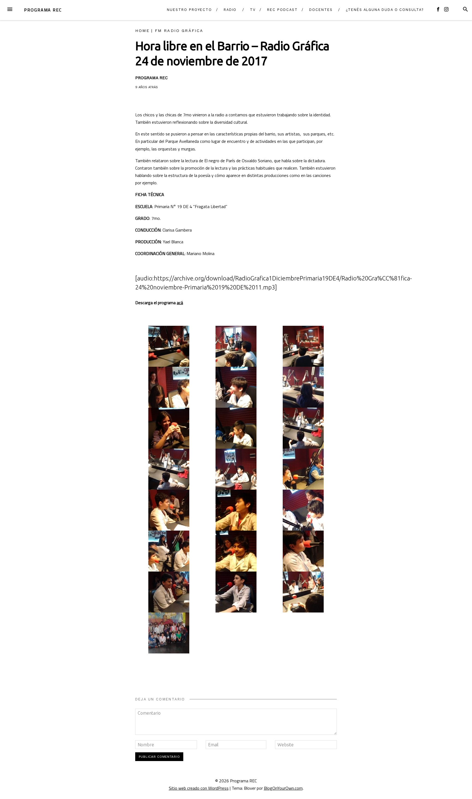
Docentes (320, 10)
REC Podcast (282, 10)
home (142, 30)
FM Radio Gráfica (179, 30)
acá (180, 302)
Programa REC (43, 10)
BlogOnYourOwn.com (283, 788)
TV (253, 10)
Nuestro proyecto (189, 10)
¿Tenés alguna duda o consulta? (385, 10)
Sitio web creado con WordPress (199, 788)
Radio (230, 10)
